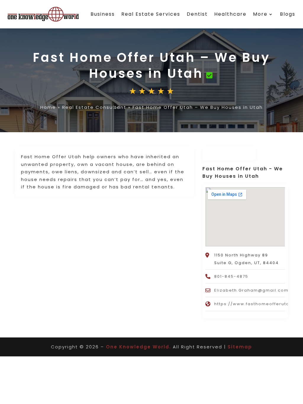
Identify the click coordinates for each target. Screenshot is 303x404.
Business (103, 14)
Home (48, 107)
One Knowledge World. (138, 347)
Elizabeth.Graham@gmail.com (251, 290)
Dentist (197, 14)
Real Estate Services (150, 14)
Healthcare (230, 14)
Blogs (287, 14)
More (260, 14)
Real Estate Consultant (94, 107)
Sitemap (240, 347)
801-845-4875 (231, 276)
